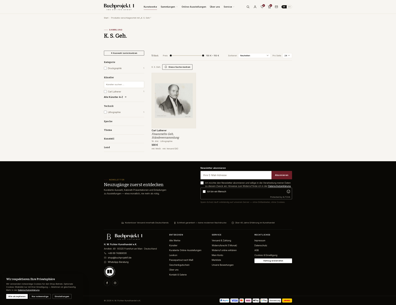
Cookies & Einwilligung (265, 255)
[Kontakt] (276, 6)
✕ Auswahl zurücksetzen (124, 53)
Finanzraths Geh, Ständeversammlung (165, 135)
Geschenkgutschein (179, 265)
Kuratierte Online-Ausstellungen (185, 250)
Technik (109, 106)
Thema (108, 130)
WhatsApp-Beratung (118, 262)
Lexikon (173, 255)
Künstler (109, 77)
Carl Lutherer (126, 91)
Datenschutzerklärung (279, 186)
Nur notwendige (40, 296)
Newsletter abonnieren (213, 168)
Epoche (108, 121)
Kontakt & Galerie (178, 274)
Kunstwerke (150, 6)
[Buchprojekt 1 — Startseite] (119, 6)
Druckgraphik (126, 68)
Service (228, 6)
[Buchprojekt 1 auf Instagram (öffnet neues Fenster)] (115, 283)
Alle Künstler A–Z (113, 97)
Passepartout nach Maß (181, 260)
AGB (256, 250)
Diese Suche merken (179, 67)
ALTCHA (286, 197)
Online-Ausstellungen (194, 6)
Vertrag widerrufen (273, 260)
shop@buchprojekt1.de (119, 257)
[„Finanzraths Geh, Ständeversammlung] (191, 77)
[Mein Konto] (255, 6)
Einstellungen (62, 296)
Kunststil (109, 138)
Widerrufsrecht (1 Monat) (224, 245)
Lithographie (126, 112)
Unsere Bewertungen (223, 265)
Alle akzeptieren (17, 296)
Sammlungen (168, 6)
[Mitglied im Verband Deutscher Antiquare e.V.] (134, 271)
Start (106, 18)
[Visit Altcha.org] (288, 191)
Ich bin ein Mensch (216, 191)
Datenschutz (260, 245)
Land (107, 147)
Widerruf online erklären (224, 250)
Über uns (215, 6)
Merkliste (216, 260)
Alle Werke (174, 240)
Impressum (259, 240)
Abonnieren (281, 175)
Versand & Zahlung (221, 240)
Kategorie (109, 62)
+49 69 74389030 (117, 253)
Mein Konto (217, 255)
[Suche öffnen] (248, 6)
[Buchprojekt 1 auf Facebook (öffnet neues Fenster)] (107, 283)
